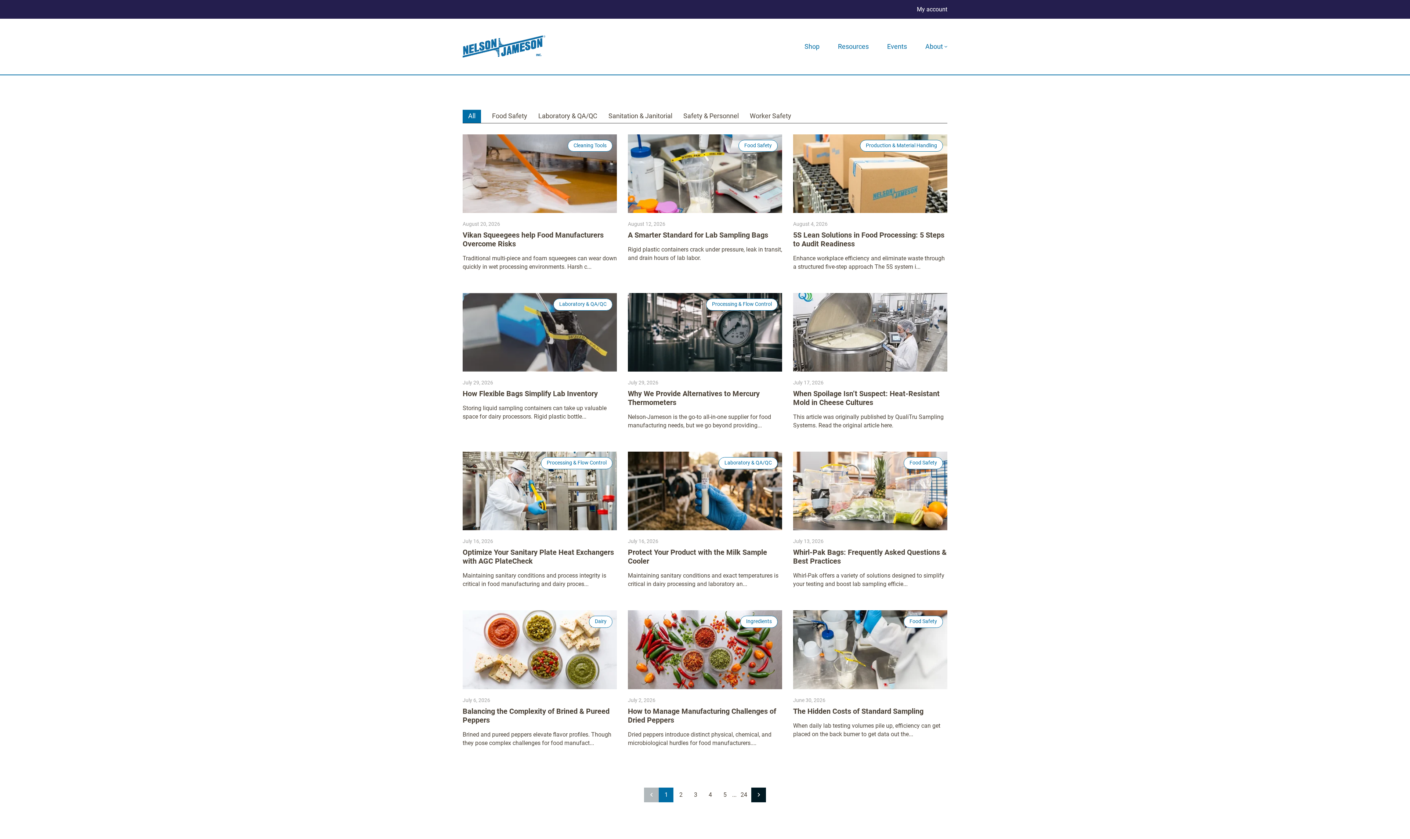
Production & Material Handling (901, 145)
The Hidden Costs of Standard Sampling (858, 711)
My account (932, 9)
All (472, 116)
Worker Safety (770, 116)
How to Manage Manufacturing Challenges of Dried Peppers (702, 715)
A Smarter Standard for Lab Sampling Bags (698, 235)
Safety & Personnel (711, 116)
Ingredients (759, 621)
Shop (812, 46)
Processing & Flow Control (742, 304)
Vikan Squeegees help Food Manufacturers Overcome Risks (533, 239)
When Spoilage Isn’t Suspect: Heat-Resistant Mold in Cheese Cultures (866, 398)
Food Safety (509, 116)
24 (744, 794)
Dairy (601, 621)
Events (897, 46)
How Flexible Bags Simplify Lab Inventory (530, 393)
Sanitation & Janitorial (640, 116)
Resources (853, 46)
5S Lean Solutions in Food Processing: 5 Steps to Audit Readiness (868, 239)
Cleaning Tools (590, 145)
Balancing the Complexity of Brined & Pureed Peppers (536, 715)
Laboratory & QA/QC (567, 116)
